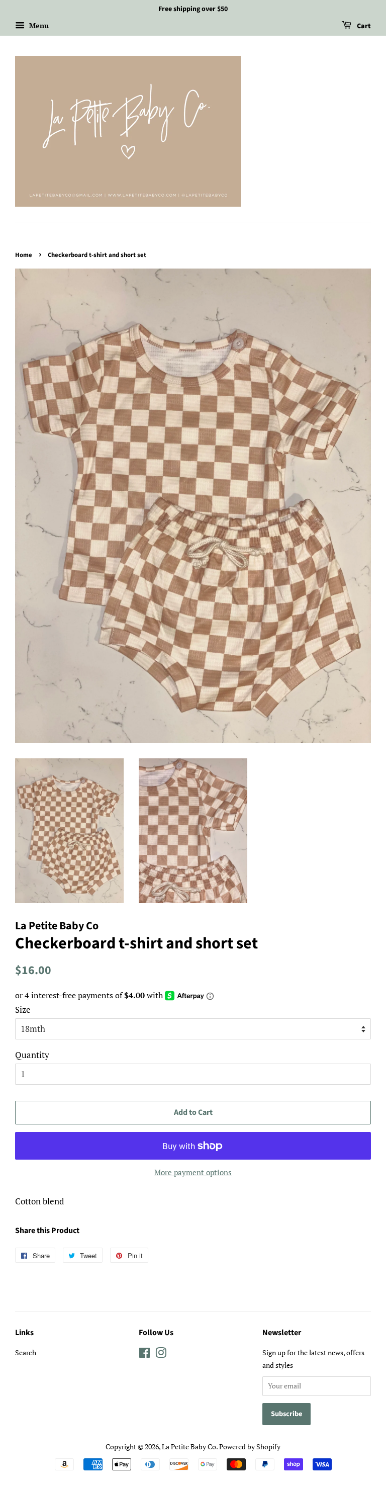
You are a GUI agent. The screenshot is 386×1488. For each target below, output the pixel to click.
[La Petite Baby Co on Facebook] (144, 1354)
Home (23, 254)
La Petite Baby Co (189, 1446)
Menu (38, 25)
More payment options (193, 1172)
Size (23, 1009)
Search (25, 1352)
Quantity (32, 1055)
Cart (363, 26)
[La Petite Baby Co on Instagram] (160, 1354)
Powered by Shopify (249, 1446)
